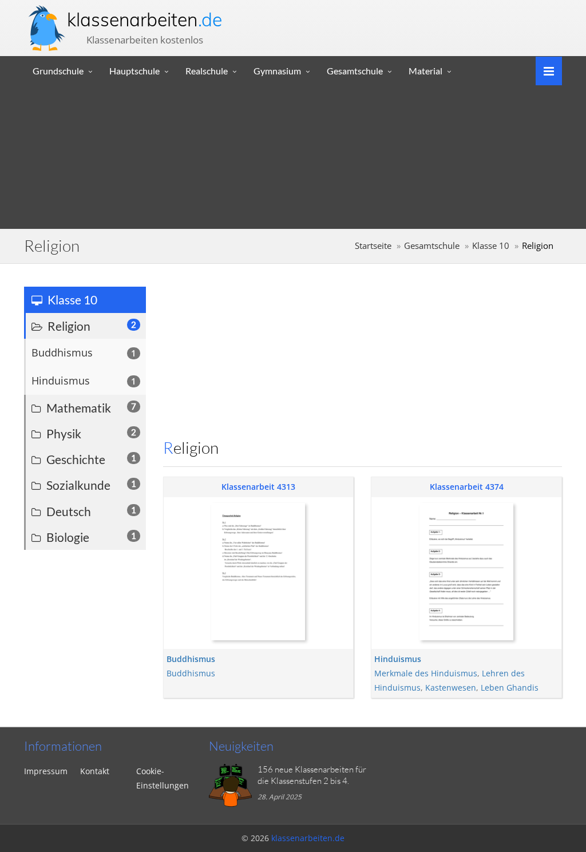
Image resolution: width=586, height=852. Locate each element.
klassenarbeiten (144, 19)
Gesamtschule (355, 70)
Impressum (46, 771)
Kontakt (94, 771)
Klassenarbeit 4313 (258, 486)
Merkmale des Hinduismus (425, 673)
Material (425, 70)
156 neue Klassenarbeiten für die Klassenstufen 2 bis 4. (312, 775)
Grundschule (58, 70)
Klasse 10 (490, 246)
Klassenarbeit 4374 (467, 486)
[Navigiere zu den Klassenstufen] (544, 70)
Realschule (206, 70)
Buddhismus (191, 673)
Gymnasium (277, 70)
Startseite (373, 246)
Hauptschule (134, 70)
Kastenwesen (450, 687)
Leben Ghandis (510, 687)
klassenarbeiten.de (308, 838)
